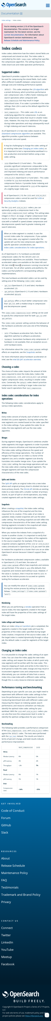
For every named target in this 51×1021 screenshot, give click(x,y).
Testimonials (9, 887)
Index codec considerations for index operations (24, 247)
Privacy (6, 902)
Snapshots (30, 352)
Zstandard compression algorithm (16, 133)
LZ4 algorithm (38, 89)
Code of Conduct (12, 810)
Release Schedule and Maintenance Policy (21, 40)
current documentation (14, 35)
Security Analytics (11, 201)
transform (26, 626)
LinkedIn (7, 942)
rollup (17, 626)
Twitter (6, 935)
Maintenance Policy (14, 873)
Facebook (7, 964)
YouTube (7, 949)
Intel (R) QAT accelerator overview (27, 359)
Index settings (6, 20)
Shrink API (28, 489)
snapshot (20, 508)
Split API (8, 483)
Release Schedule (13, 865)
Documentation (10, 13)
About (5, 858)
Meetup (6, 957)
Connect (7, 928)
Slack (4, 832)
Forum (5, 818)
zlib (35, 112)
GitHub (6, 825)
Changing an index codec (33, 148)
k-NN (40, 198)
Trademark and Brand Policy (20, 895)
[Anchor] (20, 72)
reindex (28, 607)
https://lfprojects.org (34, 1015)
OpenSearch (14, 5)
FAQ (4, 880)
